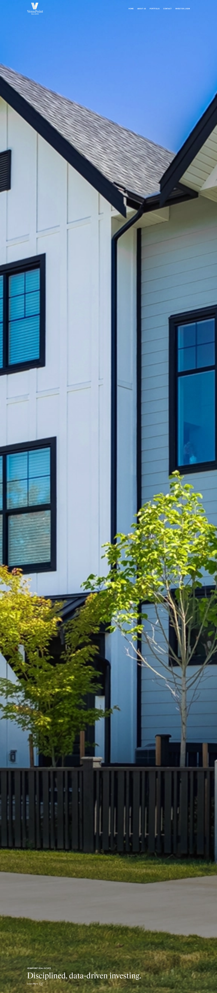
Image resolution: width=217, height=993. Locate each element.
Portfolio (155, 9)
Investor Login (182, 9)
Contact (167, 9)
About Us (141, 9)
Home (131, 9)
